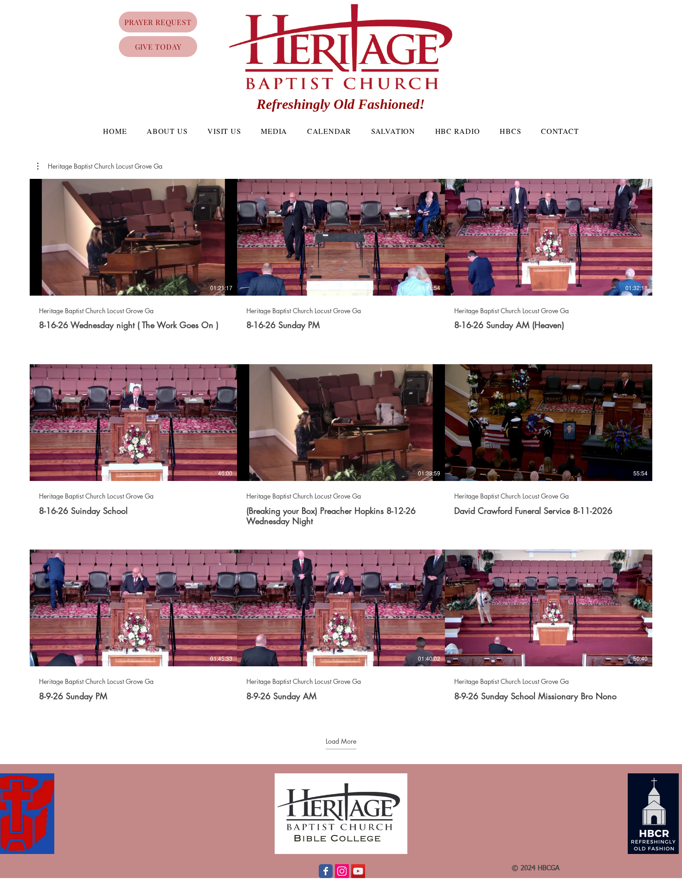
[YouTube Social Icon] (358, 871)
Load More (341, 741)
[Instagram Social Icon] (342, 871)
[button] (99, 166)
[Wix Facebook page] (326, 871)
